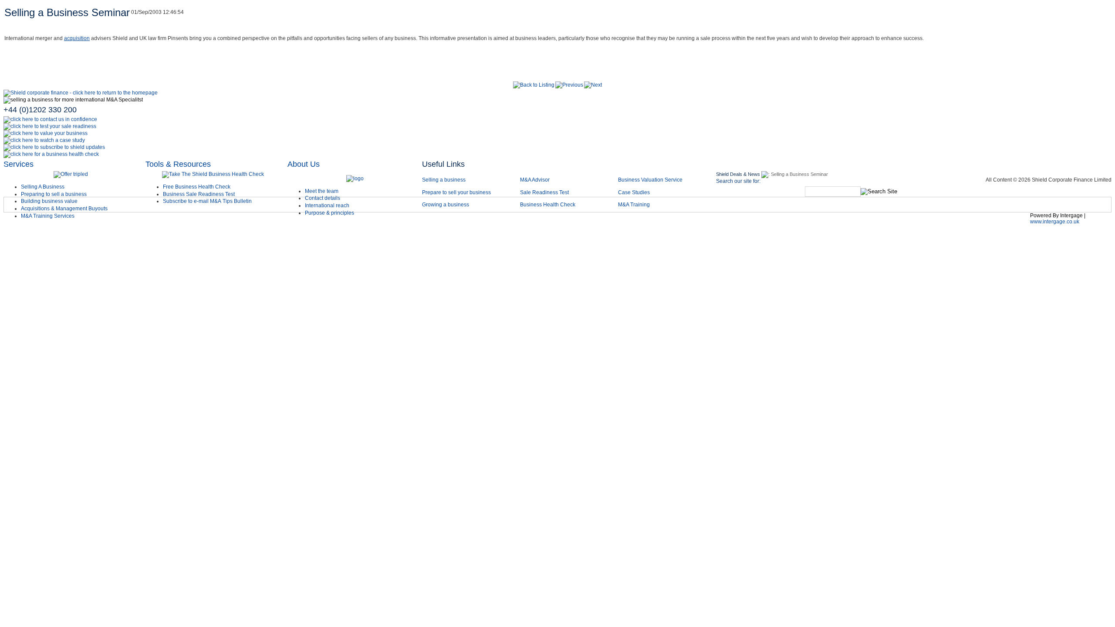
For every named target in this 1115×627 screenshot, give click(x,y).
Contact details (322, 198)
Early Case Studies (612, 223)
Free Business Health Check (196, 187)
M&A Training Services (47, 216)
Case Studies (634, 192)
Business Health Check (547, 205)
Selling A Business (42, 187)
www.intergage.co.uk (1054, 222)
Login (1013, 223)
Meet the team (321, 191)
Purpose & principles (329, 213)
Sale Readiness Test (544, 192)
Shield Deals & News (738, 174)
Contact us (745, 223)
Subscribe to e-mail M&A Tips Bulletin (207, 201)
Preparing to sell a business (54, 194)
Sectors (515, 223)
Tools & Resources (178, 164)
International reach (327, 205)
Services (18, 164)
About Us (303, 164)
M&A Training (634, 205)
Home (438, 223)
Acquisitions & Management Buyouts (64, 209)
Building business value (49, 201)
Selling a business (444, 180)
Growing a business (445, 205)
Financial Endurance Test (953, 223)
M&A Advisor (535, 180)
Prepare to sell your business (456, 192)
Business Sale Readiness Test (199, 194)
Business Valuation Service (650, 180)
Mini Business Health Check (862, 223)
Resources (792, 223)
